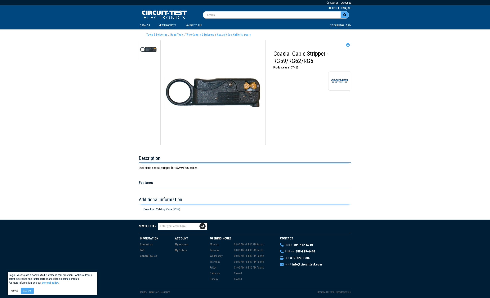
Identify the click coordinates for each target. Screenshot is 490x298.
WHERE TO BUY (194, 25)
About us (346, 2)
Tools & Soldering (156, 34)
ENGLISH (332, 8)
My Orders (181, 250)
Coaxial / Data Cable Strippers (234, 34)
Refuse (14, 290)
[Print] (348, 44)
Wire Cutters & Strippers (200, 34)
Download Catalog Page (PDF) (161, 209)
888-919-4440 (305, 251)
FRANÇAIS (345, 8)
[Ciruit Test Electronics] (164, 14)
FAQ (142, 250)
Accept (27, 290)
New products (167, 25)
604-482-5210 (303, 245)
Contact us (332, 2)
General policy (148, 256)
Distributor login (340, 25)
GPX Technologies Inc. (340, 292)
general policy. (50, 282)
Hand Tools (177, 34)
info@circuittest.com (307, 264)
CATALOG (145, 25)
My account (181, 244)
